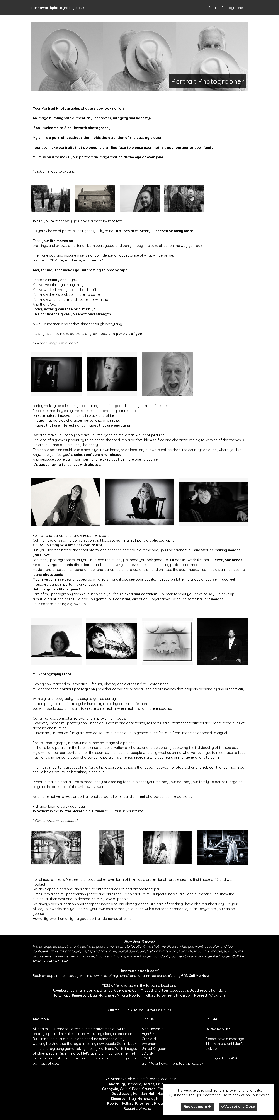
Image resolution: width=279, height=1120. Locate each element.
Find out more (195, 1106)
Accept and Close (240, 1106)
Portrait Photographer (226, 7)
